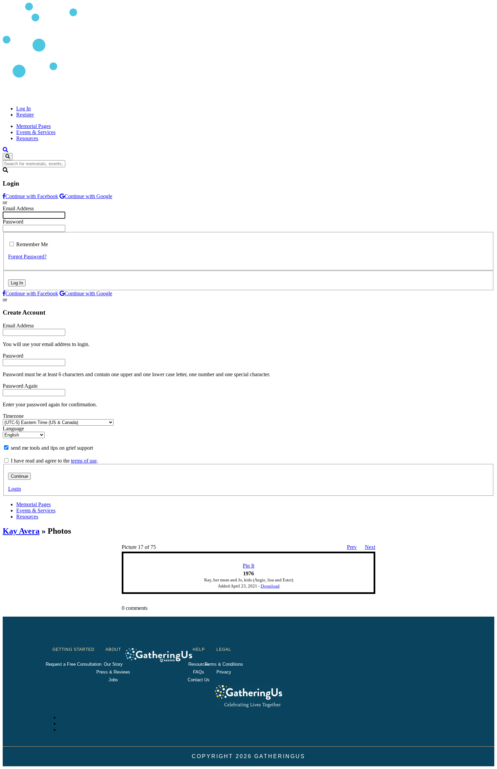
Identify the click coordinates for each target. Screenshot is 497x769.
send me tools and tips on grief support (52, 448)
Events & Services (35, 132)
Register (25, 115)
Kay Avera (21, 531)
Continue (19, 476)
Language (13, 428)
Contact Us (199, 679)
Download (270, 586)
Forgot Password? (27, 256)
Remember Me (32, 244)
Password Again (20, 386)
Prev (352, 547)
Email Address (18, 208)
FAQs (198, 672)
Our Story (113, 664)
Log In (23, 108)
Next (370, 547)
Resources (27, 138)
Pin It (248, 566)
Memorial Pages (33, 126)
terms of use (84, 461)
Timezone (13, 416)
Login (14, 489)
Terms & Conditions (224, 664)
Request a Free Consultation (73, 664)
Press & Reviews (113, 672)
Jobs (113, 679)
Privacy (223, 672)
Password (13, 222)
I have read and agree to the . (54, 461)
